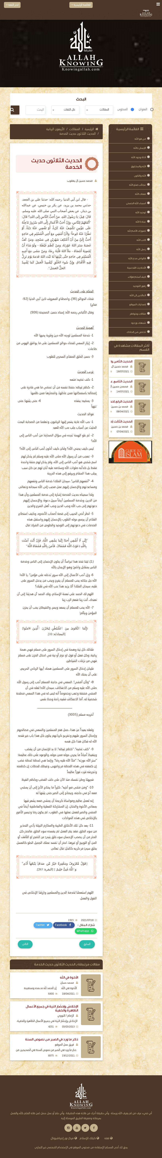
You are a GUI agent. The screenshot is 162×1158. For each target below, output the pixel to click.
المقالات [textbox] (104, 109)
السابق (87, 944)
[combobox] (99, 110)
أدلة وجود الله (138, 157)
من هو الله (140, 138)
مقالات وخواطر (138, 313)
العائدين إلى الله (138, 295)
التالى (25, 944)
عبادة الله (141, 221)
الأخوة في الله (69, 977)
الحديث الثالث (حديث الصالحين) (111, 421)
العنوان (143, 109)
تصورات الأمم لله (136, 230)
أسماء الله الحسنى (136, 203)
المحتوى (122, 109)
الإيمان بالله (139, 147)
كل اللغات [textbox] (69, 109)
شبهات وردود (138, 322)
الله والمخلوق (138, 166)
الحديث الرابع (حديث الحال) (114, 401)
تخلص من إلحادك (136, 331)
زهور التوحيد (139, 285)
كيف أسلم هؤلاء (137, 276)
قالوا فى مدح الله (137, 258)
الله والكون (140, 175)
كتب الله (141, 239)
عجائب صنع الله (137, 184)
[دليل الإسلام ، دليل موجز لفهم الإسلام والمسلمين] (130, 452)
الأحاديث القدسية (136, 267)
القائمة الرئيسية (82, 5)
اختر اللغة (13, 5)
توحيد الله (140, 212)
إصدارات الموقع (137, 304)
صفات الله (140, 193)
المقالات (74, 129)
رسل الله (141, 249)
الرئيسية (89, 129)
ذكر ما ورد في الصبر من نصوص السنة (51, 1039)
